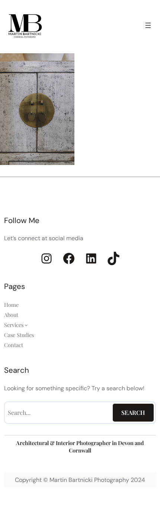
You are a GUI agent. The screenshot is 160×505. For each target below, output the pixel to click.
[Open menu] (148, 25)
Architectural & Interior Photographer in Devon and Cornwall (80, 446)
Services (13, 324)
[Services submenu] (26, 324)
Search (133, 412)
